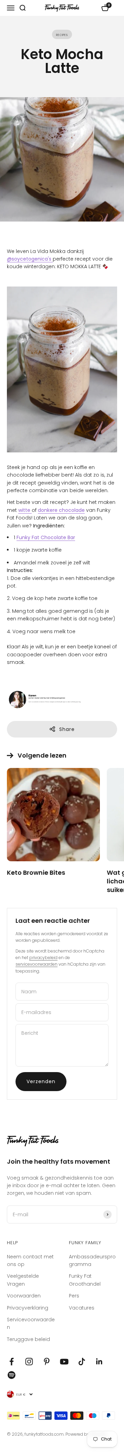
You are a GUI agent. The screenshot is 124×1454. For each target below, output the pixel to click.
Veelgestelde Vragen (23, 1280)
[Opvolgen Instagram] (29, 1361)
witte (25, 510)
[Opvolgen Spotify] (11, 1375)
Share (67, 729)
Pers (74, 1295)
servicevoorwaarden (37, 964)
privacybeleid (43, 957)
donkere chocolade (61, 510)
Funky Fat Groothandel (85, 1280)
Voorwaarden (24, 1295)
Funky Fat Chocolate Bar (46, 537)
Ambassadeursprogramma (92, 1260)
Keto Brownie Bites (36, 872)
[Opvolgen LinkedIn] (99, 1361)
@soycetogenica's (30, 258)
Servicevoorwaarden (31, 1323)
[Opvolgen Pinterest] (46, 1361)
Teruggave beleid (28, 1339)
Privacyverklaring (27, 1307)
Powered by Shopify (86, 1434)
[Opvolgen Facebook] (11, 1361)
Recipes (62, 34)
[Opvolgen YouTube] (64, 1361)
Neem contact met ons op (30, 1260)
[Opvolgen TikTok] (81, 1361)
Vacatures (81, 1307)
